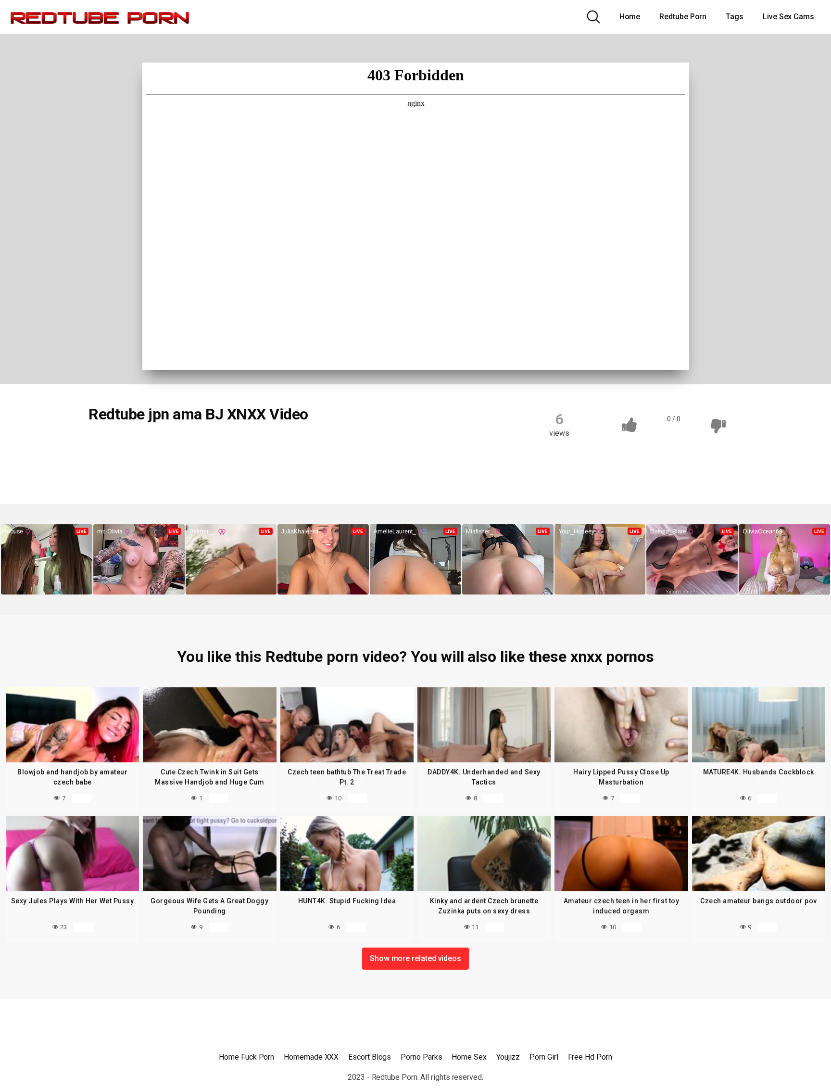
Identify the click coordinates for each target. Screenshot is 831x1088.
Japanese (385, 447)
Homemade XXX (311, 1057)
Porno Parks (421, 1057)
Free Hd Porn (590, 1057)
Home (630, 16)
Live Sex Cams (788, 16)
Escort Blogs (369, 1057)
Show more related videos (415, 958)
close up (248, 447)
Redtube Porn (682, 16)
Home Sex (469, 1057)
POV (107, 465)
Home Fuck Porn (246, 1057)
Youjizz (508, 1057)
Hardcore (335, 447)
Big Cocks (155, 447)
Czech (110, 447)
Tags (734, 16)
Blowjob (202, 447)
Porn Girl (543, 1057)
